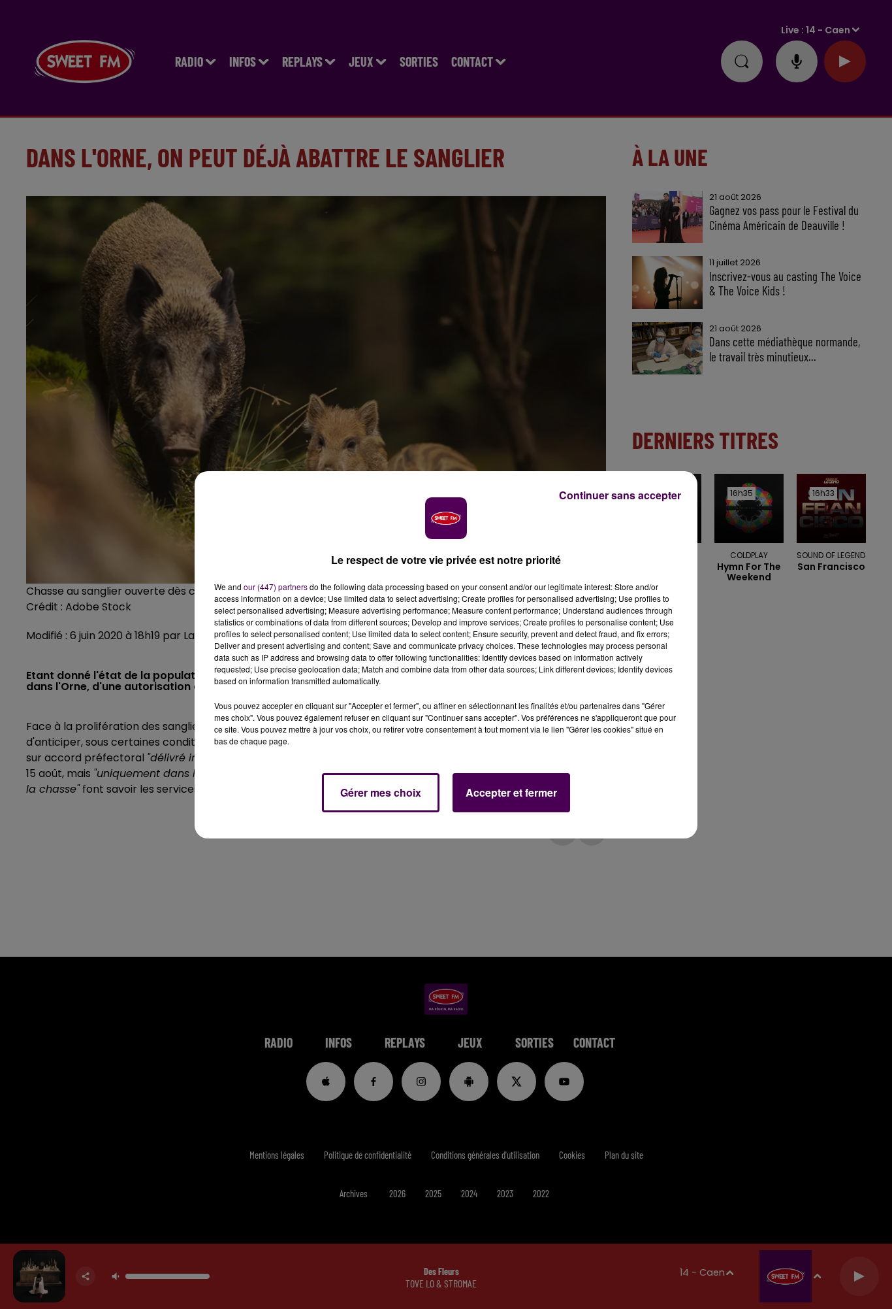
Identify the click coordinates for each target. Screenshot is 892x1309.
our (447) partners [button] (276, 586)
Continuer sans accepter (620, 495)
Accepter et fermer (511, 792)
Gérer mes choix (380, 792)
